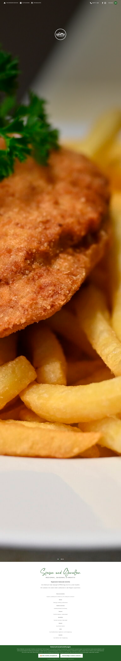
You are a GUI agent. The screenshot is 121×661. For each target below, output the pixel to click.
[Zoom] (60, 281)
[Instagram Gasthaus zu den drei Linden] (105, 3)
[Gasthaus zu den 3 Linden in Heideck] (60, 34)
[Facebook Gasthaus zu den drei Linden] (102, 3)
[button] (59, 559)
